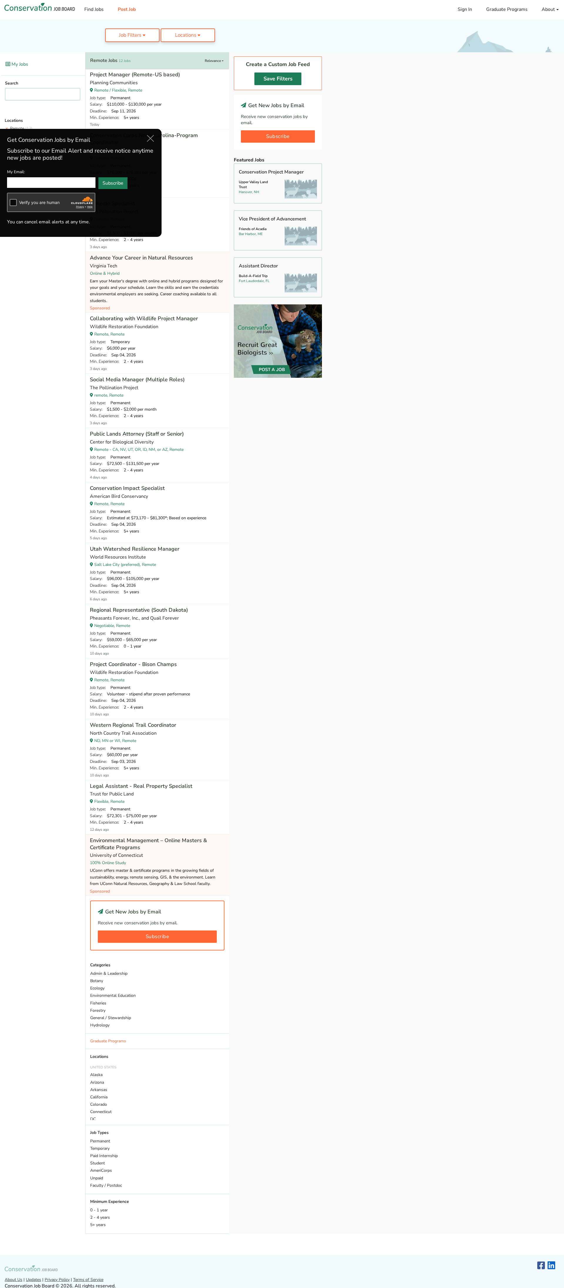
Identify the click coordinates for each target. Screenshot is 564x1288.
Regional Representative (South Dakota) (139, 609)
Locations (186, 35)
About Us (13, 1279)
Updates (33, 1279)
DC (93, 1119)
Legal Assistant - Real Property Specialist (141, 786)
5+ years (98, 1225)
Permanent (100, 1141)
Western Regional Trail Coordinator (133, 725)
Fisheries (98, 1003)
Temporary (100, 1148)
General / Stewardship (110, 1018)
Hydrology (100, 1025)
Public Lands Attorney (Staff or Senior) (137, 433)
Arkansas (98, 1090)
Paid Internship (104, 1156)
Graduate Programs (507, 9)
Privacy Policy (57, 1279)
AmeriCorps (101, 1170)
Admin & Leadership (108, 973)
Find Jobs (94, 9)
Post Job (127, 9)
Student (97, 1163)
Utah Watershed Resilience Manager (134, 548)
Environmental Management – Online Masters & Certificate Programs (148, 844)
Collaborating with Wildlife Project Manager (144, 318)
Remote (21, 128)
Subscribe (157, 936)
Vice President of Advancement (272, 219)
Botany (96, 981)
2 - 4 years (100, 1217)
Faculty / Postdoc (106, 1185)
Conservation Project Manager (271, 172)
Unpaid (96, 1178)
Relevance (213, 60)
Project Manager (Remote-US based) (135, 74)
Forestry (97, 1010)
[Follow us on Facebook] (541, 1266)
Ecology (97, 988)
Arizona (97, 1082)
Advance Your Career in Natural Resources (141, 257)
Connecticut (101, 1112)
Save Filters (278, 78)
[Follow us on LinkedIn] (551, 1266)
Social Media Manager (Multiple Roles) (137, 379)
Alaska (96, 1075)
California (99, 1097)
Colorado (98, 1104)
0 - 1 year (99, 1210)
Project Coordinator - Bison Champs (133, 664)
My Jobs (19, 64)
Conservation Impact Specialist (127, 488)
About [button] (549, 9)
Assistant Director (258, 266)
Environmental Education (113, 995)
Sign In (465, 9)
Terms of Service (88, 1279)
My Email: (16, 171)
